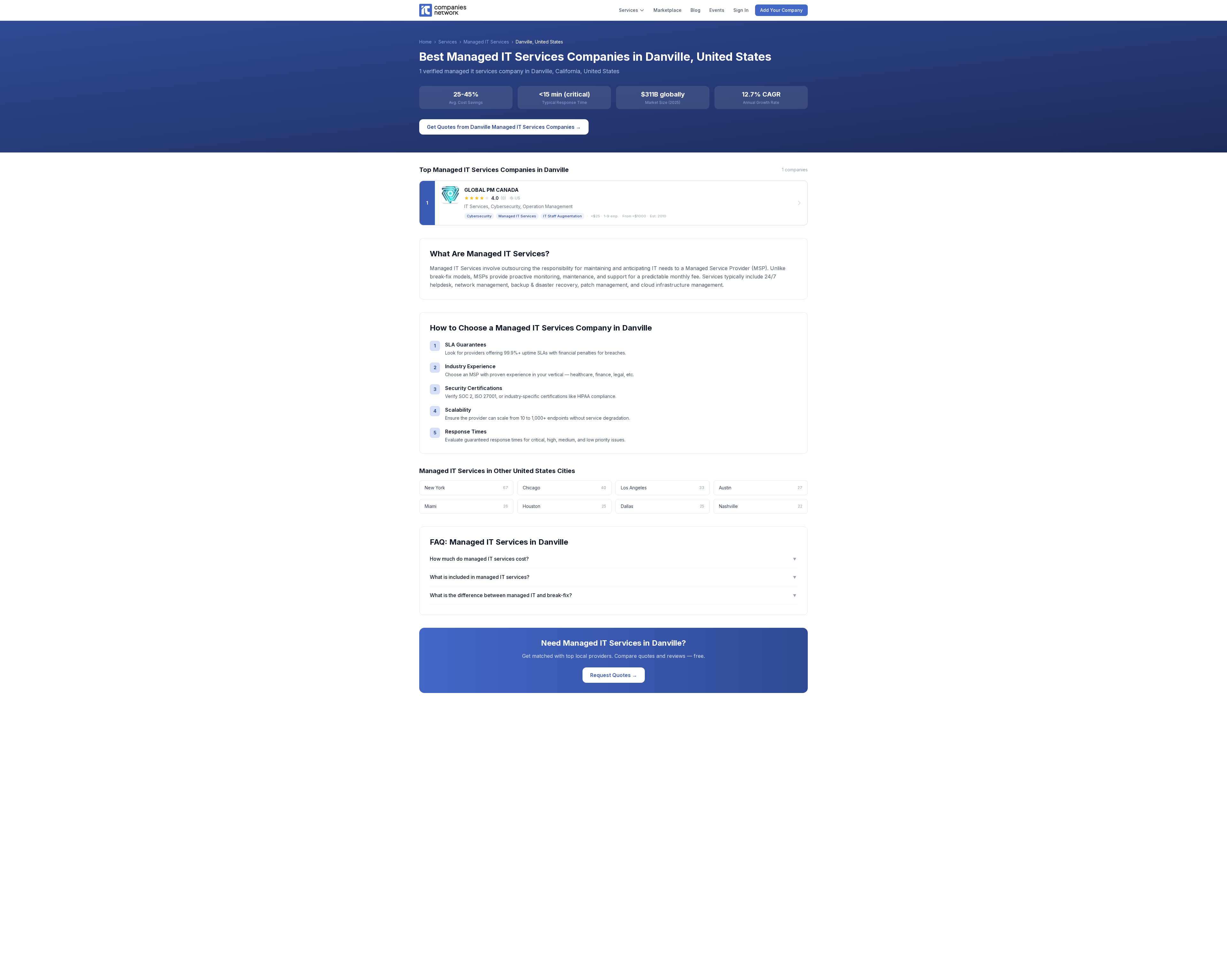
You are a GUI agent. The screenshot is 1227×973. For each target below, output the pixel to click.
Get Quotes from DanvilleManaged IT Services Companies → (504, 127)
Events (716, 10)
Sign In (741, 10)
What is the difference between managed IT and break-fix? (613, 595)
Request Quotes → (613, 675)
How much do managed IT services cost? (613, 559)
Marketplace (667, 10)
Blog (695, 10)
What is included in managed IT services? (613, 577)
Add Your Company (781, 10)
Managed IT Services (486, 41)
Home (425, 41)
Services (628, 10)
